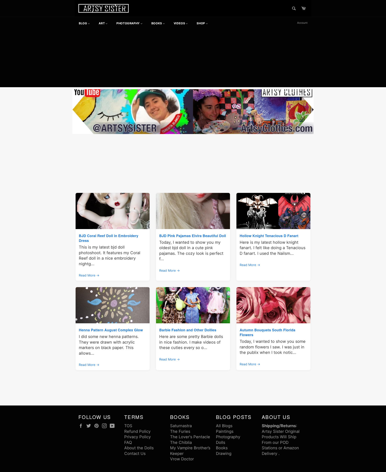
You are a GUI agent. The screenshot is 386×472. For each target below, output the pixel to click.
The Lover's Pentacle (190, 436)
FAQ (128, 442)
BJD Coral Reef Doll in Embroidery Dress (108, 238)
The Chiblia (181, 442)
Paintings (224, 431)
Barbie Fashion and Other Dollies (187, 329)
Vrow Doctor (182, 459)
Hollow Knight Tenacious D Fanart (269, 235)
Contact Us (135, 453)
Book (221, 447)
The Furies (180, 431)
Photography (228, 436)
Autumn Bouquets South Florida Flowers (267, 332)
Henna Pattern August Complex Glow (111, 329)
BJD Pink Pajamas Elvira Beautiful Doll (192, 235)
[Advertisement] (193, 59)
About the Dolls (139, 447)
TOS (128, 425)
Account (302, 22)
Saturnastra (181, 425)
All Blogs (224, 425)
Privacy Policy (137, 436)
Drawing (223, 453)
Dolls (220, 442)
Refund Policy (137, 431)
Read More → (89, 275)
